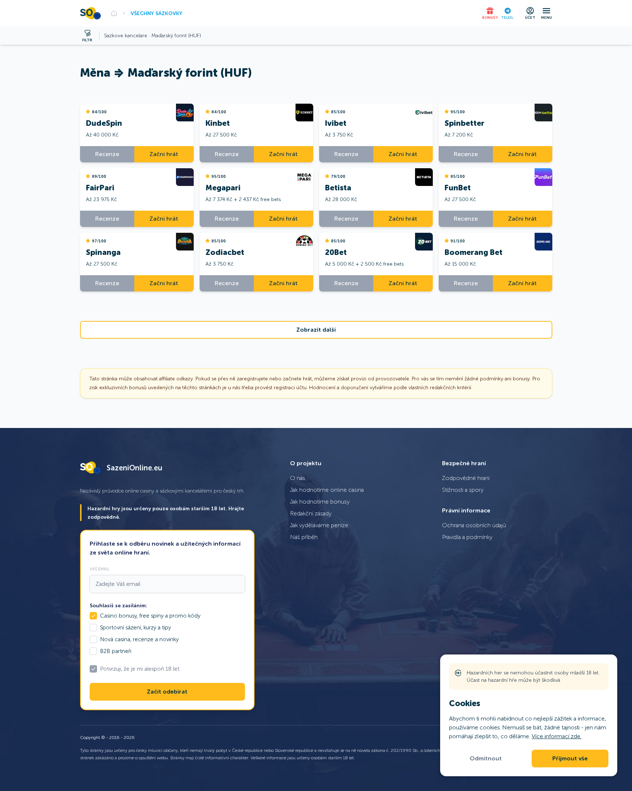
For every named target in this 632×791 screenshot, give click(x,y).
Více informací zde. (556, 736)
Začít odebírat (167, 691)
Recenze (107, 154)
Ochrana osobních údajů (474, 525)
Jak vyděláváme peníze (319, 525)
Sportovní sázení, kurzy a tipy (135, 628)
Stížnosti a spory (463, 490)
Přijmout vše (570, 758)
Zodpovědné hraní (466, 478)
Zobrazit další (316, 330)
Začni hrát (163, 154)
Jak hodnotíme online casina (327, 490)
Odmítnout (486, 758)
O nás (297, 478)
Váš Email (100, 569)
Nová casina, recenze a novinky (139, 639)
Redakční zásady (311, 513)
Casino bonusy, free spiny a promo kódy (150, 616)
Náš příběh (304, 537)
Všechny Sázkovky (156, 13)
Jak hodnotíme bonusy (320, 501)
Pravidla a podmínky (467, 537)
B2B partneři (115, 651)
